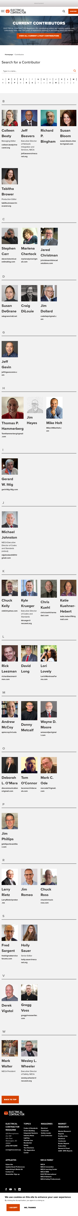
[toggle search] (63, 11)
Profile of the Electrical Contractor (63, 1138)
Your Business (29, 1148)
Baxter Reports (63, 1143)
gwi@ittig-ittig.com (10, 489)
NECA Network (46, 1177)
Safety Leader (46, 1133)
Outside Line (28, 1140)
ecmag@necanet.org (13, 1150)
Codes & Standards (31, 1128)
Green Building (29, 1131)
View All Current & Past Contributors (39, 36)
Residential (28, 1143)
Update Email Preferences (15, 1167)
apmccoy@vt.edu (9, 732)
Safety (26, 1145)
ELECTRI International (48, 1174)
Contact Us (10, 1172)
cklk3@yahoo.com (9, 611)
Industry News (29, 1136)
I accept (13, 1207)
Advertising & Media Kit (14, 1169)
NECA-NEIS (45, 1172)
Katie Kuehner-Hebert (67, 606)
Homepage (9, 55)
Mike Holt (54, 423)
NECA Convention (47, 1167)
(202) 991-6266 (11, 1146)
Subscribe (73, 11)
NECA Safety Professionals (50, 1179)
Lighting (26, 1138)
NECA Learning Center (49, 1169)
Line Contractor (46, 1136)
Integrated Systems (31, 1133)
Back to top (10, 1099)
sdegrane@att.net (9, 316)
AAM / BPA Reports (65, 1151)
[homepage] (16, 11)
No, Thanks (30, 1207)
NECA (43, 1164)
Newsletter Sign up (13, 1174)
